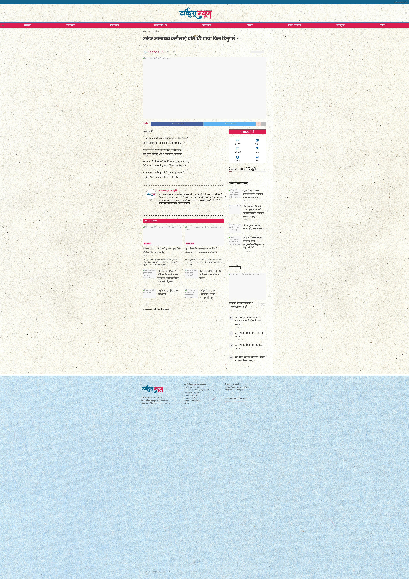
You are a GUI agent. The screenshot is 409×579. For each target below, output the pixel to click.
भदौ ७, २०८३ (147, 256)
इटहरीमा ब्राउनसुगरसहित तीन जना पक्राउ (249, 334)
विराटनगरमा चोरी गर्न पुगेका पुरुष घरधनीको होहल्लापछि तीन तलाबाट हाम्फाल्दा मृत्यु (253, 211)
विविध (383, 25)
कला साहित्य (294, 25)
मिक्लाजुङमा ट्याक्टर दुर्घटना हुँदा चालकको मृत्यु (253, 227)
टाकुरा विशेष (160, 25)
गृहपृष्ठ (27, 25)
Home (144, 31)
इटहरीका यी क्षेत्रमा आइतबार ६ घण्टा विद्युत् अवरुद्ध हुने (241, 305)
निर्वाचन (114, 25)
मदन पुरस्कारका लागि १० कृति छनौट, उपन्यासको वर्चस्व (210, 274)
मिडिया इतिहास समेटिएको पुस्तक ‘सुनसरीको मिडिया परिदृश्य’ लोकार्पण (162, 250)
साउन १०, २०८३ (161, 285)
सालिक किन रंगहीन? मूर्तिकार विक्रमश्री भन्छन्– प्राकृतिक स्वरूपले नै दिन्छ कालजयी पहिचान (168, 276)
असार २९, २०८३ (203, 301)
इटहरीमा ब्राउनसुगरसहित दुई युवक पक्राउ (249, 346)
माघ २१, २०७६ (171, 51)
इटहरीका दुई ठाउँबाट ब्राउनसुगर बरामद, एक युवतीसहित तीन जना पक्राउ (248, 320)
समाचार (70, 25)
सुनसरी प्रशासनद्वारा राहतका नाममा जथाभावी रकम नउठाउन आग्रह (253, 194)
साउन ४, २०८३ (203, 282)
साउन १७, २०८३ (189, 256)
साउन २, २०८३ (161, 298)
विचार (250, 25)
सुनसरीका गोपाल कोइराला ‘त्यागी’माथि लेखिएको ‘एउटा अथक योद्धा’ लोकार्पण (201, 250)
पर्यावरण (206, 25)
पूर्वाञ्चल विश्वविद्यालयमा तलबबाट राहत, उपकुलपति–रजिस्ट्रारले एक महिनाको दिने (254, 243)
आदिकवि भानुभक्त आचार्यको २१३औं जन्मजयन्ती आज (207, 294)
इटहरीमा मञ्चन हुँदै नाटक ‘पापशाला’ (167, 292)
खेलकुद (340, 25)
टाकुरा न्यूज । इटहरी (155, 51)
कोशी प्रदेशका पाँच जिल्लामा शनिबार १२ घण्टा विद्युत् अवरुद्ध (250, 358)
